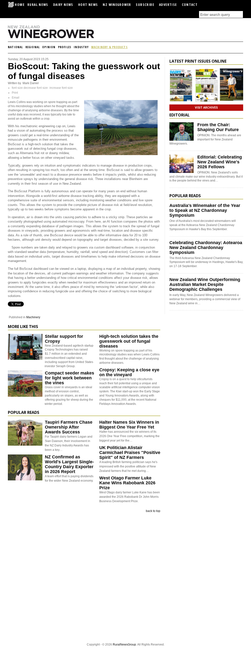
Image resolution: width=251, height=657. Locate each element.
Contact (190, 4)
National (15, 47)
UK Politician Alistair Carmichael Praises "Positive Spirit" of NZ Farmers (129, 452)
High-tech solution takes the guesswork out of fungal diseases (128, 341)
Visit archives (206, 107)
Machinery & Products (109, 47)
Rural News (37, 4)
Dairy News (63, 4)
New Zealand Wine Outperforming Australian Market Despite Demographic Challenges (204, 284)
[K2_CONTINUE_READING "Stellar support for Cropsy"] (25, 359)
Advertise (168, 4)
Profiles (65, 47)
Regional (32, 47)
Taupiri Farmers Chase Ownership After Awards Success (68, 427)
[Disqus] (84, 577)
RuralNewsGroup (124, 644)
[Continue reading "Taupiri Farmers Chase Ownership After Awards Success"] (25, 433)
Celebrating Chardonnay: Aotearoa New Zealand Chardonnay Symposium (205, 247)
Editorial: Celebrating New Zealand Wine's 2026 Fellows (219, 162)
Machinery (33, 317)
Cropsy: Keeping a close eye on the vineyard (129, 372)
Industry (81, 47)
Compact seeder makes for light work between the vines (69, 378)
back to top (153, 511)
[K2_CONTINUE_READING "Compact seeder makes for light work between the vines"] (25, 395)
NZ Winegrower (117, 4)
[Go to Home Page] (59, 37)
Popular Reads (23, 412)
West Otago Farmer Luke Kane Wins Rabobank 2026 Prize (127, 483)
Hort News (88, 4)
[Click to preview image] (121, 154)
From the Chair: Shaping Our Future (218, 127)
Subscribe (145, 4)
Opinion (48, 47)
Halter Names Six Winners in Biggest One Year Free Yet (129, 425)
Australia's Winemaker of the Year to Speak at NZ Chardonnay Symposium (204, 210)
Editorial (179, 115)
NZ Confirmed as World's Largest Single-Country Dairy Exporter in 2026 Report (69, 464)
